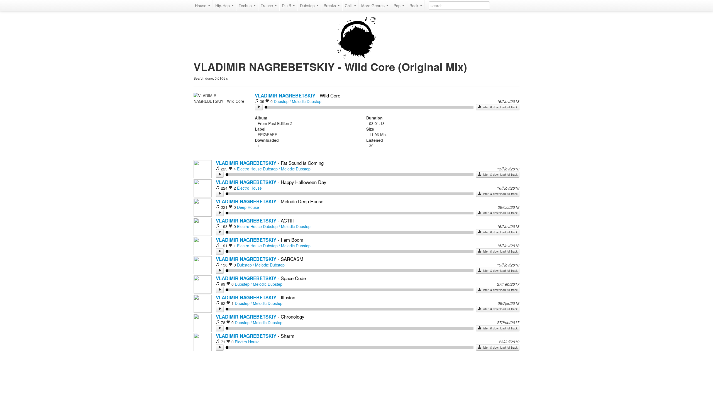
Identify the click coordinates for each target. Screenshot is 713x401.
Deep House (248, 207)
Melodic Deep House (302, 201)
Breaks (330, 5)
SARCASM (292, 259)
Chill (349, 5)
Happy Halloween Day (303, 182)
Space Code (293, 278)
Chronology (292, 316)
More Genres (373, 5)
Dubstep (308, 5)
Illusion (288, 297)
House (201, 5)
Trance (267, 5)
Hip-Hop (223, 5)
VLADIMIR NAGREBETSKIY (285, 95)
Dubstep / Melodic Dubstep (297, 101)
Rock (414, 5)
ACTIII (287, 220)
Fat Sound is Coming (302, 163)
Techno (246, 5)
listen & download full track (499, 107)
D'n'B (287, 5)
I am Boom (292, 239)
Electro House (249, 169)
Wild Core (330, 95)
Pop (398, 5)
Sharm (287, 335)
